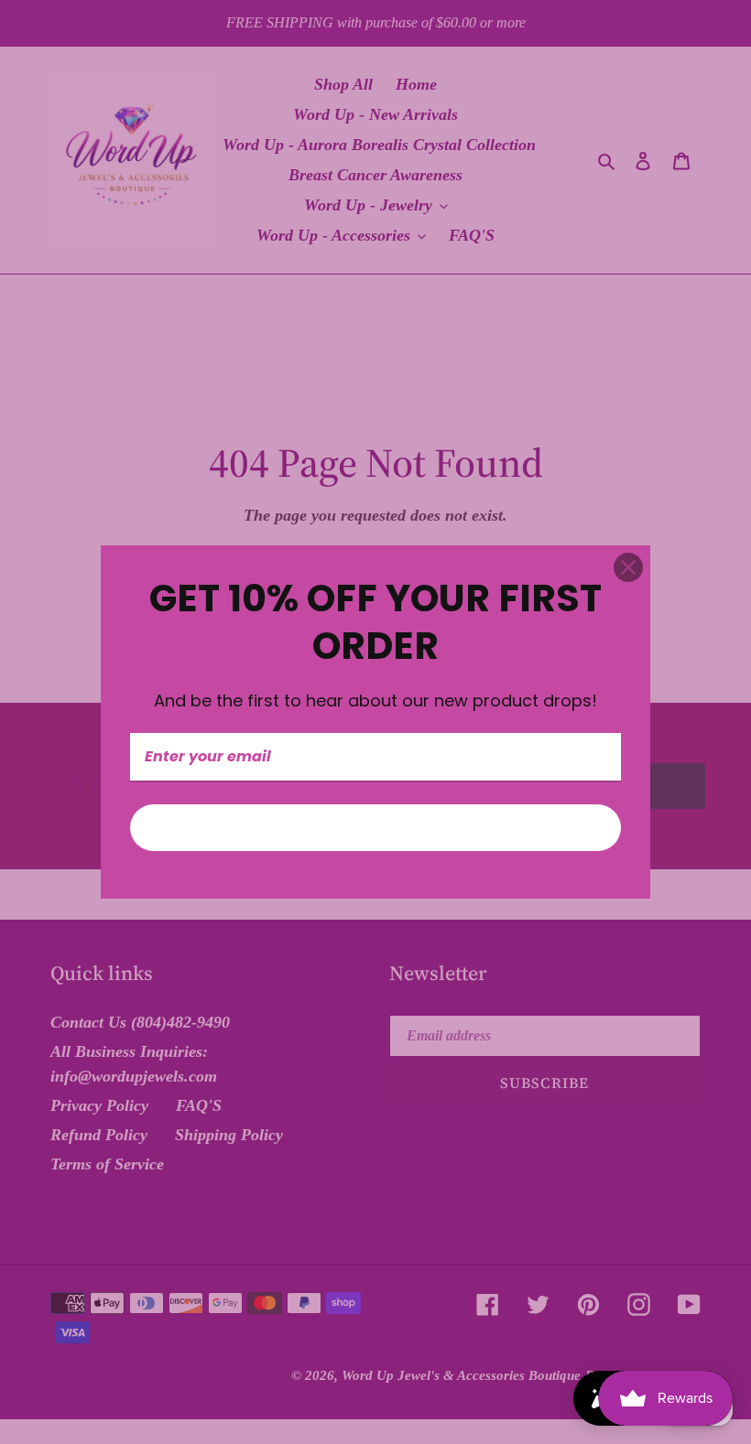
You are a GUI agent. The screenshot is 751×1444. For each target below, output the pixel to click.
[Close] (628, 567)
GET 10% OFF (375, 827)
